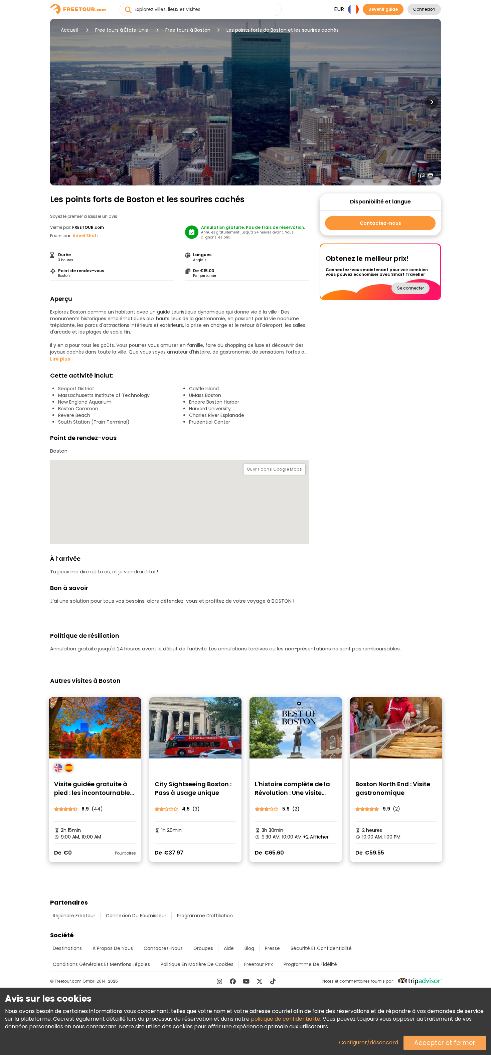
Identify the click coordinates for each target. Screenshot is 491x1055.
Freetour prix (258, 964)
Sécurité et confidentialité (321, 948)
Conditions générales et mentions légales (101, 964)
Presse (272, 948)
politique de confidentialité (285, 1019)
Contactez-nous (380, 223)
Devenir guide (383, 9)
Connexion (424, 9)
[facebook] (233, 981)
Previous (59, 102)
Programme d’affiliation (205, 915)
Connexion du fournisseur (136, 915)
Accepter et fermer (444, 1042)
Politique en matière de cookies (197, 964)
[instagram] (219, 981)
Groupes (203, 948)
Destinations (67, 948)
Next (431, 102)
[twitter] (260, 981)
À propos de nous (113, 948)
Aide (229, 948)
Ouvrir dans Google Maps (274, 469)
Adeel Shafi (85, 235)
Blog (249, 948)
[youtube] (246, 981)
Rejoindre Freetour (74, 915)
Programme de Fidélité (310, 964)
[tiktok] (273, 981)
